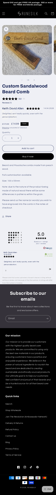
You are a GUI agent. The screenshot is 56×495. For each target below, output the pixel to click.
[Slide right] (34, 80)
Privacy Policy (12, 449)
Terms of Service (13, 455)
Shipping (5, 128)
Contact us (10, 436)
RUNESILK (31, 487)
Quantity (6, 132)
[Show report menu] (50, 269)
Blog (7, 442)
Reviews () (7, 103)
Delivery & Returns (14, 423)
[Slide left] (22, 80)
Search (8, 404)
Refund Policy (12, 430)
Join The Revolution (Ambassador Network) (26, 417)
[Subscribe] (47, 318)
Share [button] (8, 216)
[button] (3, 13)
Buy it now (28, 156)
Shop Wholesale (13, 410)
